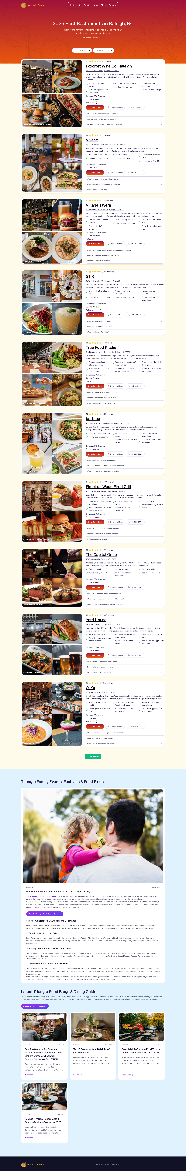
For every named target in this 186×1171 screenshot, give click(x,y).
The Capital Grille (101, 554)
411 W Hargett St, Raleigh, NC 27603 (100, 692)
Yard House (96, 620)
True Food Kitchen (102, 347)
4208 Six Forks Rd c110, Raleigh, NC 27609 (103, 624)
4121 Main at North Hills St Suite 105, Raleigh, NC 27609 (107, 423)
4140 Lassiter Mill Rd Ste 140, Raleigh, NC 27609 (105, 210)
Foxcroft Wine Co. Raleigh (109, 66)
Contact (113, 5)
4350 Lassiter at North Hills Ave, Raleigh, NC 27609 (106, 491)
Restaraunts (75, 5)
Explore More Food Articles (34, 1006)
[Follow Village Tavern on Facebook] (96, 239)
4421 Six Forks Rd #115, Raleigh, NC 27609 (102, 71)
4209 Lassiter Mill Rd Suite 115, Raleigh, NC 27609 (105, 145)
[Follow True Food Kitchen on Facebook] (96, 381)
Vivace (92, 140)
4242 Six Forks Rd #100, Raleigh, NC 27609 (103, 281)
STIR (90, 276)
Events (87, 5)
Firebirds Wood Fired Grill (108, 486)
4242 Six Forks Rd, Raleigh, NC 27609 (101, 559)
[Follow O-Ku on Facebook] (96, 721)
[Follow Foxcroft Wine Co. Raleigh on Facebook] (96, 102)
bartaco (93, 418)
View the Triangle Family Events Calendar (45, 914)
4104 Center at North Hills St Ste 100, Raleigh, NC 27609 (108, 352)
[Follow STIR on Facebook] (96, 310)
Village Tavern (98, 205)
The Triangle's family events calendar (42, 896)
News (95, 5)
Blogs (103, 5)
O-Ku (90, 688)
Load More (93, 756)
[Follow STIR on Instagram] (100, 310)
